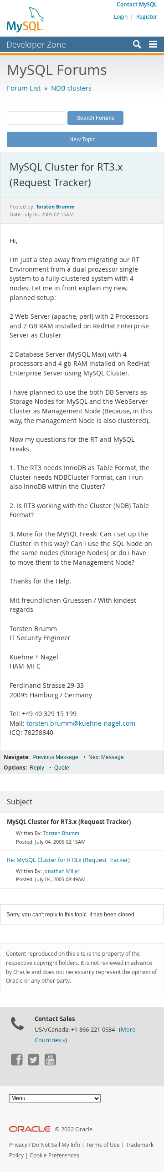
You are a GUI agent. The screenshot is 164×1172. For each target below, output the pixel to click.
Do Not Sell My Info (56, 1144)
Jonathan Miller (61, 870)
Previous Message (55, 757)
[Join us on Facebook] (16, 1063)
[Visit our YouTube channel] (50, 1063)
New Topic (82, 139)
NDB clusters (71, 87)
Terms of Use (103, 1144)
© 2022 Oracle (73, 1129)
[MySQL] (25, 19)
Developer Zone (36, 44)
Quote (61, 768)
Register (146, 16)
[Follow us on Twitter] (33, 1063)
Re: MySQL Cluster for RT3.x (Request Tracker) (68, 860)
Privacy (18, 1144)
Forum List (24, 87)
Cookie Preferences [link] (54, 1155)
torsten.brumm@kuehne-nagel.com (80, 723)
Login (121, 16)
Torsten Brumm (61, 832)
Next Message (106, 757)
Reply (37, 768)
